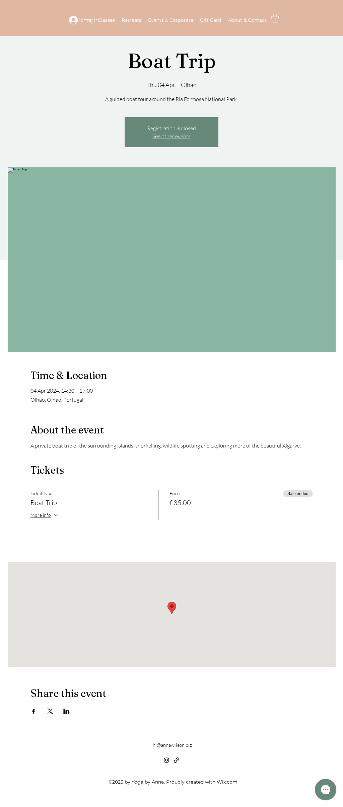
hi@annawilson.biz (172, 745)
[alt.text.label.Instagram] (166, 760)
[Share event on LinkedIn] (66, 711)
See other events (171, 136)
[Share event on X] (50, 711)
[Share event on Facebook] (33, 711)
